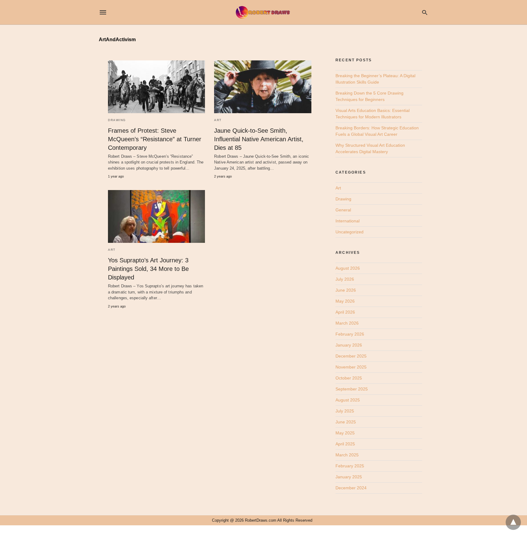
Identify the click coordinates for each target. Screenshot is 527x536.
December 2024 (351, 487)
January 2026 (348, 345)
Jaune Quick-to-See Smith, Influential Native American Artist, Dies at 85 (258, 139)
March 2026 (347, 323)
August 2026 (347, 268)
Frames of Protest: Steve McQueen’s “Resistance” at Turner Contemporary (154, 139)
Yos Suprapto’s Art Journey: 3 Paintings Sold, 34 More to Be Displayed (148, 269)
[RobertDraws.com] (263, 12)
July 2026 (344, 279)
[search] (424, 12)
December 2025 (351, 356)
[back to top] (513, 522)
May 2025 (345, 432)
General (343, 209)
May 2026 (345, 301)
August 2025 (347, 400)
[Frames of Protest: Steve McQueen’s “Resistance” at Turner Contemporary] (156, 86)
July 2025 (344, 410)
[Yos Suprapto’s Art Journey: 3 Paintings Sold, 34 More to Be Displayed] (156, 216)
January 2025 (348, 476)
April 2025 (345, 443)
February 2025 (349, 465)
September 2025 (351, 389)
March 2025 (347, 454)
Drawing (117, 120)
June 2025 (345, 421)
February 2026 (349, 334)
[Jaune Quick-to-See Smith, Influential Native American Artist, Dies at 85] (262, 86)
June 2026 (345, 290)
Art (218, 120)
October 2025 (348, 378)
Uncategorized (349, 231)
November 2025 (351, 367)
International (347, 220)
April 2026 (345, 312)
